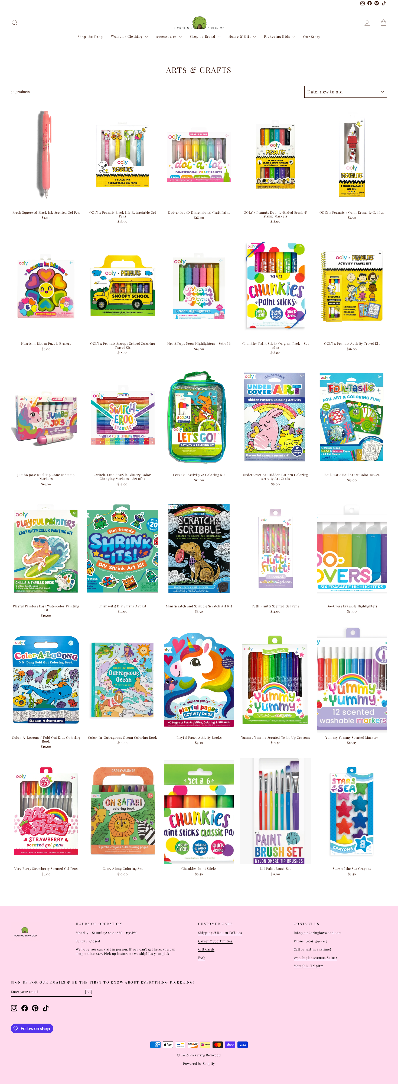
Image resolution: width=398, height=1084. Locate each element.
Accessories (167, 36)
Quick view (46, 202)
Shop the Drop (90, 36)
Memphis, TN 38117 (308, 965)
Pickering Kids (277, 36)
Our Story (311, 36)
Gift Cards (206, 949)
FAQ (201, 957)
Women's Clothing (127, 36)
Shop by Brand (203, 36)
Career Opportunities (215, 941)
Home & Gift (240, 36)
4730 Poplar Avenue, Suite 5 (315, 957)
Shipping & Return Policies (220, 932)
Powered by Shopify (199, 1063)
